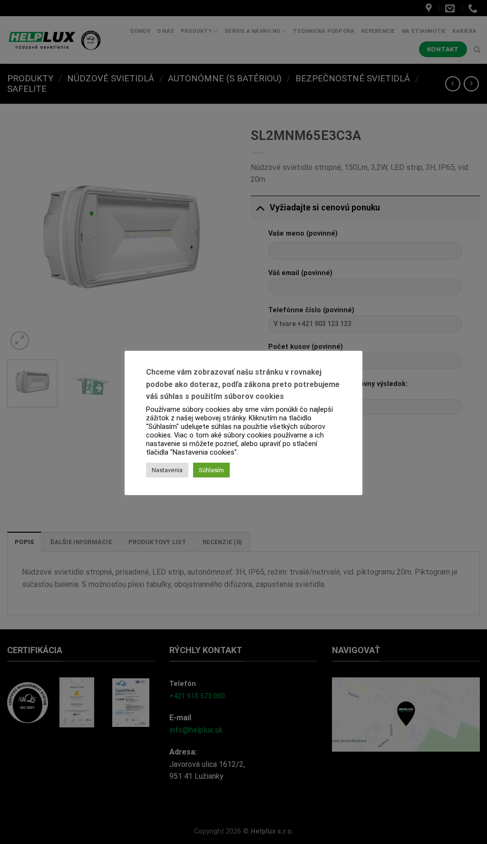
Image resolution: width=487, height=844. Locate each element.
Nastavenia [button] (167, 470)
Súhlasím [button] (211, 470)
